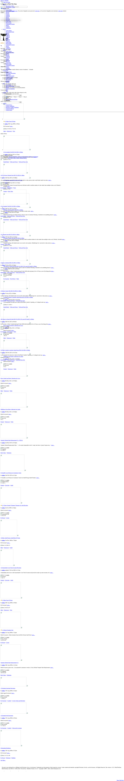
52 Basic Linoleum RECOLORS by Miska (13, 209)
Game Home (9, 9)
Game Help (8, 21)
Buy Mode (17, 158)
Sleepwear (9, 131)
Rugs (14, 187)
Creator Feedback (10, 108)
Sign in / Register (4, 0)
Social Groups (9, 78)
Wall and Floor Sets (20, 216)
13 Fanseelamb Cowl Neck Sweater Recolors (11, 567)
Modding (8, 19)
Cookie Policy (22, 771)
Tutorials (8, 20)
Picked (7, 17)
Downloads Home (10, 11)
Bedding (13, 758)
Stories (7, 25)
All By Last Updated (33, 156)
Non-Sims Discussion (11, 73)
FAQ (7, 90)
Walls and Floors (11, 216)
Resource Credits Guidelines (12, 107)
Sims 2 (4, 8)
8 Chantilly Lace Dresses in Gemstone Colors (11, 472)
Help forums (8, 22)
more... (11, 126)
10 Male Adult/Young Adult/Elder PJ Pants (10, 538)
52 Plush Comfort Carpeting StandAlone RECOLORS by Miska (18, 297)
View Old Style (120, 780)
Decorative (9, 187)
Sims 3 (4, 29)
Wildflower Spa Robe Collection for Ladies (13, 356)
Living (7, 518)
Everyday (7, 485)
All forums (8, 74)
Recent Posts (9, 72)
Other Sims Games (10, 75)
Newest (7, 12)
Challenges (8, 28)
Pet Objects (10, 331)
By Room (3, 518)
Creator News (9, 104)
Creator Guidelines (10, 106)
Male (4, 131)
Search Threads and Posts (11, 99)
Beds (15, 331)
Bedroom (8, 758)
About (7, 87)
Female (2, 244)
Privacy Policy (14, 771)
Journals (7, 81)
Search (4, 92)
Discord (7, 82)
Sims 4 (4, 50)
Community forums (10, 24)
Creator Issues (9, 110)
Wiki (7, 91)
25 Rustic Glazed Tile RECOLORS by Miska (13, 238)
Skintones (9, 452)
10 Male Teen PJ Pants (10, 121)
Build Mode (24, 158)
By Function (3, 187)
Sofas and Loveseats (17, 728)
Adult (11, 485)
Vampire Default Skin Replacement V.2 (9, 662)
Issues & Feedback (10, 86)
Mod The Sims (6, 2)
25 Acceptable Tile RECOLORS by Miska (13, 152)
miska (6, 123)
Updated (8, 15)
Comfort (9, 700)
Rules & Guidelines (10, 88)
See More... (3, 760)
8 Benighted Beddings (6, 748)
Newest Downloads (23, 156)
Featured (8, 16)
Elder (11, 391)
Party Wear (7, 244)
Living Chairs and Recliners (18, 700)
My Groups (8, 79)
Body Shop (11, 158)
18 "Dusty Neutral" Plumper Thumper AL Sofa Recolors (15, 505)
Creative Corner (9, 77)
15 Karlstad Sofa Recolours (7, 715)
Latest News (8, 84)
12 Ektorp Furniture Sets (7, 630)
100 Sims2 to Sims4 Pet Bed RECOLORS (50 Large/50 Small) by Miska (20, 266)
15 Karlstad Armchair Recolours (8, 688)
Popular (7, 13)
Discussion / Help (10, 6)
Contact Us (7, 771)
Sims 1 (4, 4)
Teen (14, 131)
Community (5, 70)
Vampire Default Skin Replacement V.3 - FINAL (12, 440)
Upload (4, 103)
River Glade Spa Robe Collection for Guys (13, 325)
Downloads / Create (10, 7)
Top (3, 771)
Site (4, 83)
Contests (8, 26)
